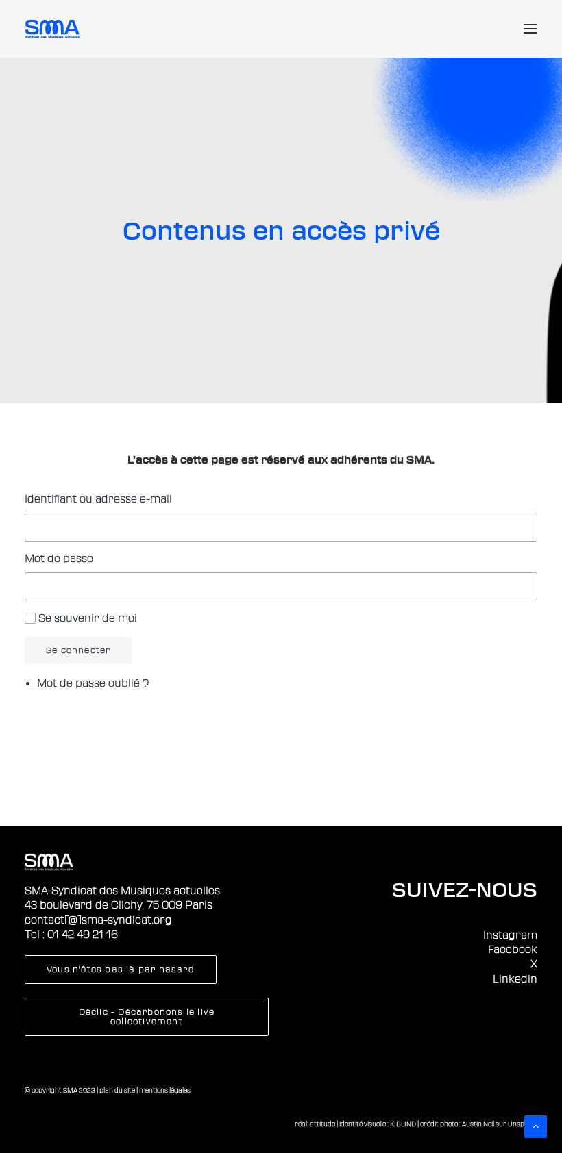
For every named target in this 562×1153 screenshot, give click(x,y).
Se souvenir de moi (87, 618)
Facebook (512, 949)
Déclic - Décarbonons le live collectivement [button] (148, 1016)
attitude (322, 1124)
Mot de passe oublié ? (93, 683)
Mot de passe (59, 559)
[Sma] (54, 28)
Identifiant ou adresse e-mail (98, 499)
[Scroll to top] (535, 1125)
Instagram (510, 935)
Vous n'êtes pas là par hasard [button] (121, 969)
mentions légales (165, 1090)
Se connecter (78, 650)
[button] (530, 29)
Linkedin (515, 979)
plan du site (117, 1090)
